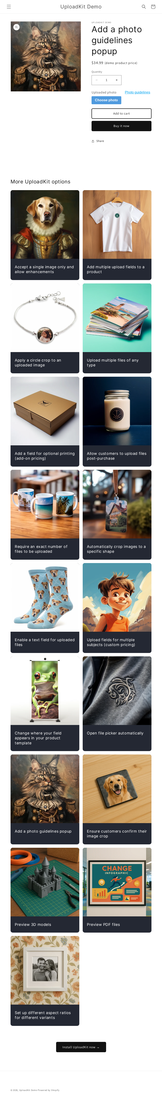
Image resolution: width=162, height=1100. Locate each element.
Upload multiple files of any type (113, 362)
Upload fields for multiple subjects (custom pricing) (111, 642)
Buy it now (121, 126)
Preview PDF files (103, 924)
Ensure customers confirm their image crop (117, 833)
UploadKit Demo (28, 1090)
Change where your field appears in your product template (38, 738)
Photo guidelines (137, 92)
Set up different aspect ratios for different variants (43, 1015)
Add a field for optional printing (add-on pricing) (45, 456)
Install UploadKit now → (81, 1047)
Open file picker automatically (115, 733)
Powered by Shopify (48, 1090)
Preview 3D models (33, 924)
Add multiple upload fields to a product (116, 269)
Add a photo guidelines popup (43, 831)
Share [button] (100, 141)
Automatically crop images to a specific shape (116, 549)
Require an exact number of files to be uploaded (41, 549)
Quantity (97, 71)
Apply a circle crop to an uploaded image (38, 362)
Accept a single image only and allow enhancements (44, 269)
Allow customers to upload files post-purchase (117, 456)
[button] (9, 6)
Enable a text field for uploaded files (45, 642)
